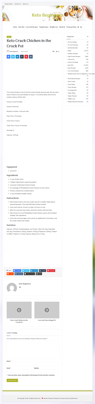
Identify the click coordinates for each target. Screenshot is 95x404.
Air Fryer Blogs (72, 42)
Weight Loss (54, 27)
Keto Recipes (72, 68)
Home (15, 27)
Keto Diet (21, 27)
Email (9, 368)
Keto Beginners (14, 51)
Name (9, 361)
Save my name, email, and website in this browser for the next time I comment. (31, 375)
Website (36, 368)
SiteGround (74, 398)
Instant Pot (71, 59)
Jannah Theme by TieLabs (51, 398)
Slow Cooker (71, 81)
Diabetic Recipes (73, 53)
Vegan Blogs (71, 93)
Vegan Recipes (72, 96)
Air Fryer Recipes (73, 45)
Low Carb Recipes (32, 27)
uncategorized (72, 90)
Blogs (9, 36)
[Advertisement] (33, 77)
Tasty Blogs (71, 84)
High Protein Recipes (74, 56)
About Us (25, 4)
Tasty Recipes (43, 27)
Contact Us (17, 4)
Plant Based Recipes (74, 78)
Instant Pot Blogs (73, 62)
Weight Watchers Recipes (75, 101)
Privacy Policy (9, 4)
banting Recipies (73, 48)
